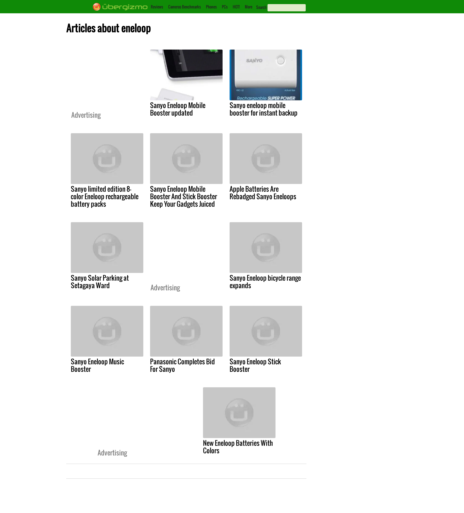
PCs (225, 7)
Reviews (157, 7)
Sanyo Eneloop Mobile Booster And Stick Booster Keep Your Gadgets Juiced (183, 196)
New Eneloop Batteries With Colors (238, 446)
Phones (211, 7)
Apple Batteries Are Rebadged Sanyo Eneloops (263, 192)
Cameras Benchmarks (184, 7)
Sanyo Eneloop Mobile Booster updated (177, 108)
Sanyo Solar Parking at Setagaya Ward (100, 281)
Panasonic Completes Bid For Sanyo (182, 365)
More (248, 7)
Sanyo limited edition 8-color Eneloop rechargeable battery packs (104, 196)
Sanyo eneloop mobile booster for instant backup (263, 108)
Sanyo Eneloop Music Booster (97, 365)
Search (261, 7)
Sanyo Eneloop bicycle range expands (265, 281)
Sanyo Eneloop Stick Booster (255, 365)
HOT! (236, 7)
